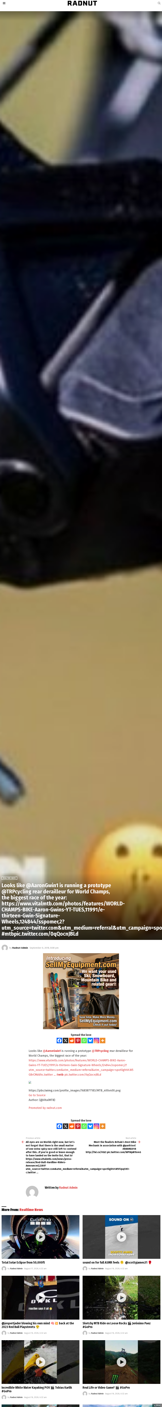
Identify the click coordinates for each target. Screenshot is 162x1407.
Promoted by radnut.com (45, 1108)
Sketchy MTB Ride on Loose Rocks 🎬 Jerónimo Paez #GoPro (117, 1325)
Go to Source (37, 1095)
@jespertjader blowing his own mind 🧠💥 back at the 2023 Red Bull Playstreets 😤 (38, 1325)
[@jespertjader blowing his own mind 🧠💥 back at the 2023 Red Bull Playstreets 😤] (40, 1298)
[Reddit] (72, 1040)
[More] (102, 1040)
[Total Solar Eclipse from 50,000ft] (40, 1237)
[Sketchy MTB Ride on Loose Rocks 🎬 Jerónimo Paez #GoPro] (121, 1298)
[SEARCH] (159, 3)
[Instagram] (96, 1040)
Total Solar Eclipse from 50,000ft (23, 1262)
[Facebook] (59, 1040)
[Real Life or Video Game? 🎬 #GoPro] (121, 1362)
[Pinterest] (78, 1040)
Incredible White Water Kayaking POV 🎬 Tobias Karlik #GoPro (37, 1389)
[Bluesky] (90, 1040)
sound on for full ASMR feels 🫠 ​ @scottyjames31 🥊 (117, 1262)
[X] (65, 1040)
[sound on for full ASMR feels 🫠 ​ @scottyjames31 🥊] (121, 1237)
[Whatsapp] (84, 1040)
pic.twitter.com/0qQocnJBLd (82, 1074)
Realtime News (31, 1209)
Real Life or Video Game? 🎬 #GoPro (106, 1387)
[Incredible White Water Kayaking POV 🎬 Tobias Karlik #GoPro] (40, 1362)
